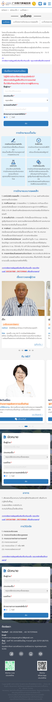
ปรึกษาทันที (27, 419)
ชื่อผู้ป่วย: (7, 87)
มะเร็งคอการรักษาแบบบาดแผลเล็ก (25, 22)
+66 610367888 (16, 632)
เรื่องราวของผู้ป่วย (26, 277)
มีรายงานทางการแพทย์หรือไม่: (15, 114)
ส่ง (26, 481)
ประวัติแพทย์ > (43, 414)
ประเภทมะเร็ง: (9, 96)
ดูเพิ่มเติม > (44, 344)
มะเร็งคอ (6, 22)
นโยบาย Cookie (27, 688)
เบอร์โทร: (8, 462)
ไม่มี (13, 117)
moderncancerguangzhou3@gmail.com (17, 637)
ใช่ (7, 117)
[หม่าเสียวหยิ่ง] (26, 379)
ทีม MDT (26, 356)
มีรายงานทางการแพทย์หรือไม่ (16, 472)
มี (6, 476)
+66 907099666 (30, 632)
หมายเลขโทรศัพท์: (10, 105)
